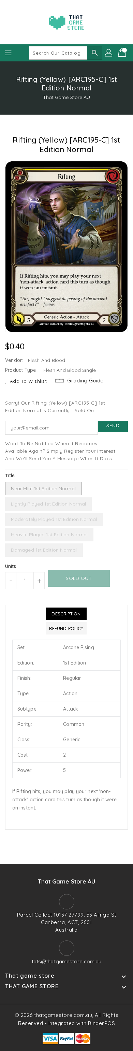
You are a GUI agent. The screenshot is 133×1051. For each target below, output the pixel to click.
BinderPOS (101, 1023)
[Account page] (109, 53)
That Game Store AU (66, 97)
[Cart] (123, 53)
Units (10, 566)
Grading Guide (85, 380)
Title (10, 475)
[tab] (66, 614)
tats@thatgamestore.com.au (67, 961)
